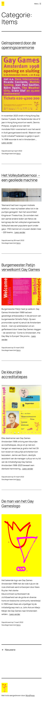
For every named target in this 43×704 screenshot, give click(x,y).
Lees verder (7, 142)
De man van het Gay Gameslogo (18, 503)
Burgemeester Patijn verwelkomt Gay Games (21, 267)
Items (18, 153)
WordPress (30, 695)
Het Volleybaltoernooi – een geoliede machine (21, 177)
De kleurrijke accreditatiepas (14, 374)
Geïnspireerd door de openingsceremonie (19, 45)
